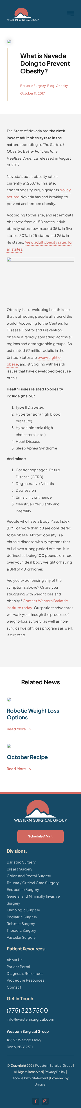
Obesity (62, 86)
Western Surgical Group (54, 1065)
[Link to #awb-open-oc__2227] (70, 14)
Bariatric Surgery (33, 86)
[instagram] (45, 1101)
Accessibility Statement (30, 1078)
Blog (50, 86)
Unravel (40, 1084)
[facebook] (35, 1101)
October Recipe (27, 756)
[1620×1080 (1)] (23, 8)
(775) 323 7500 (27, 1010)
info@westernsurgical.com (30, 1019)
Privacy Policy (55, 1072)
